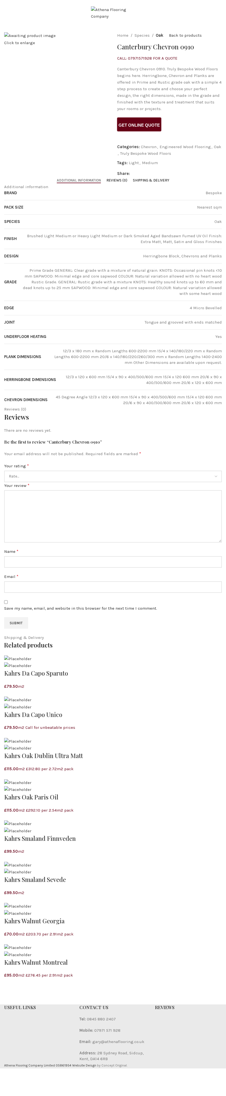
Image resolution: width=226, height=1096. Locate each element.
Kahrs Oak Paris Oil (31, 797)
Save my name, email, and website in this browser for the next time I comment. (80, 608)
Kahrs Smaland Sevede (35, 879)
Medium (150, 162)
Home (122, 35)
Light (134, 162)
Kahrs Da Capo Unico (33, 714)
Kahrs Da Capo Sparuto (36, 673)
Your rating (16, 465)
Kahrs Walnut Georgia (34, 921)
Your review (16, 485)
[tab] (79, 180)
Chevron (149, 146)
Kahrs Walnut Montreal (36, 962)
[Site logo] (113, 12)
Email (11, 576)
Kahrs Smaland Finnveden (40, 838)
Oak (159, 35)
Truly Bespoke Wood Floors (145, 153)
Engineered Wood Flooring (185, 146)
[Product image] (17, 665)
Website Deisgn (84, 1065)
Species (142, 35)
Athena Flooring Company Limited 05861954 (37, 1065)
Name (11, 551)
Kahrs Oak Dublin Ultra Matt (43, 755)
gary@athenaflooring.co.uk (118, 1041)
